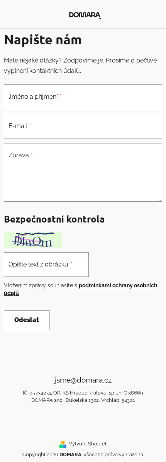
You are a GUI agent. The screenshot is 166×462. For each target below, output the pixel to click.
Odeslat (26, 320)
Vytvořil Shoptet (88, 443)
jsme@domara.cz (83, 380)
